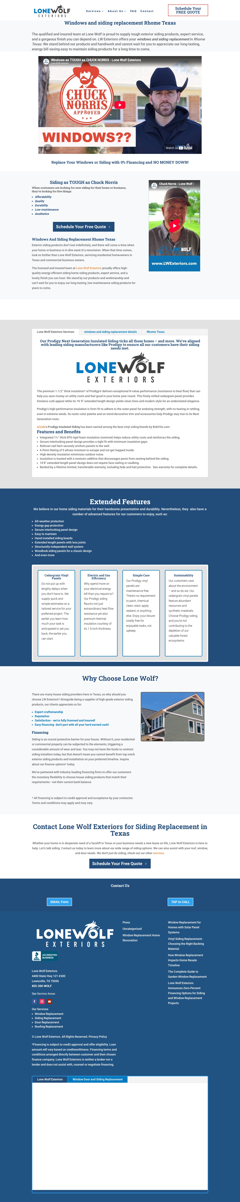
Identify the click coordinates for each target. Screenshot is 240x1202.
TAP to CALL (180, 902)
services (158, 853)
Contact (147, 11)
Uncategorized (132, 928)
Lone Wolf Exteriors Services (55, 332)
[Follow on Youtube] (49, 1001)
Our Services (40, 1009)
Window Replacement (49, 1014)
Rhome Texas (156, 332)
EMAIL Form (59, 902)
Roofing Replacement (49, 1026)
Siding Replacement (48, 1018)
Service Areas (46, 993)
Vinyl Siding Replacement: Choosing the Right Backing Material (186, 943)
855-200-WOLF (42, 986)
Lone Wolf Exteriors (89, 268)
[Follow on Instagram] (42, 1001)
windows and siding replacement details (110, 332)
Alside (41, 427)
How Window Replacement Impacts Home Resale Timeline (185, 960)
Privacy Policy (98, 1036)
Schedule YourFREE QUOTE (188, 10)
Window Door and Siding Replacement (98, 1079)
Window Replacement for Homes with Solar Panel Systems (184, 927)
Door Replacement (47, 1022)
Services (93, 11)
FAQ (133, 11)
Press (126, 922)
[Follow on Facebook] (34, 1001)
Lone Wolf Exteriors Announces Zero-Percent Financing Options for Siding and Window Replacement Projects (186, 993)
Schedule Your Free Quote (81, 226)
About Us (115, 11)
